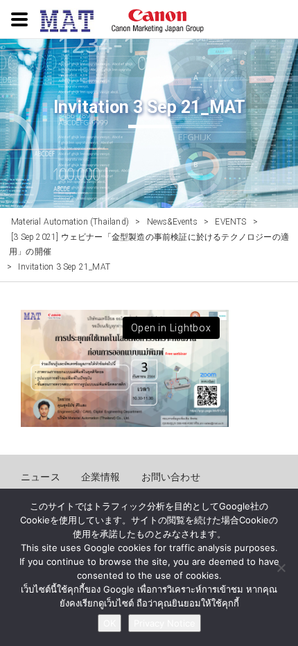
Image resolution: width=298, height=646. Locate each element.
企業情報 (101, 476)
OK (109, 623)
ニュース (40, 476)
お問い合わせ (170, 476)
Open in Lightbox (171, 327)
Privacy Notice (164, 623)
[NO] (281, 568)
